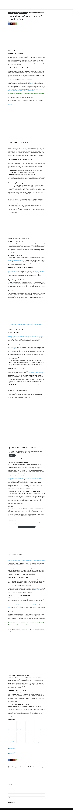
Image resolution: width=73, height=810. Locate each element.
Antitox (17, 11)
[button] (63, 8)
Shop (41, 8)
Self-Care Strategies (21, 13)
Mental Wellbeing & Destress (39, 12)
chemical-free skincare (12, 748)
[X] (11, 24)
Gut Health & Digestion (32, 12)
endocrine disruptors (12, 753)
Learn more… (12, 455)
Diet (24, 12)
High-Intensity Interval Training (22, 352)
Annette (10, 21)
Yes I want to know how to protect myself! (26, 526)
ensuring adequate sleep (17, 74)
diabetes (31, 83)
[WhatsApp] (16, 24)
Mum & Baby (35, 8)
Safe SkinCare (29, 8)
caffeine (9, 607)
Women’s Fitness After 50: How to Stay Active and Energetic (24, 324)
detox (10, 749)
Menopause (15, 8)
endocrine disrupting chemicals (13, 752)
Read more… (10, 104)
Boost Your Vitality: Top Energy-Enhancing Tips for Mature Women (36, 767)
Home (10, 8)
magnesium (37, 589)
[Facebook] (9, 24)
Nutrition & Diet (16, 13)
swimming (26, 348)
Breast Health (21, 12)
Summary (26, 13)
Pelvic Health (22, 8)
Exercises (27, 12)
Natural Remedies (10, 13)
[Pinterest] (14, 24)
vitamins (9, 272)
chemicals (30, 58)
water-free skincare (11, 754)
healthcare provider (23, 573)
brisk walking (13, 348)
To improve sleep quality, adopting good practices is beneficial (22, 604)
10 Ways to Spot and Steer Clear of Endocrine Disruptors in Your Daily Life (16, 767)
